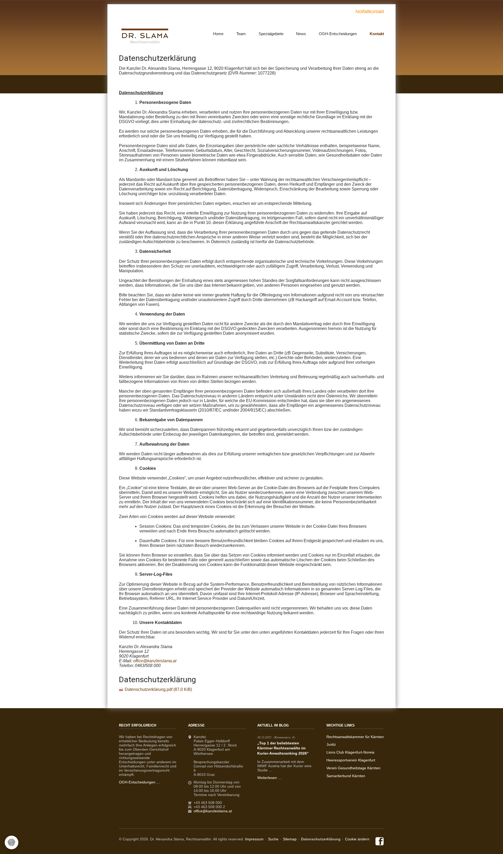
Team (241, 33)
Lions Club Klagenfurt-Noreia (350, 752)
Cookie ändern (357, 839)
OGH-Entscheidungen (338, 33)
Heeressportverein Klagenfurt (350, 760)
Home (218, 33)
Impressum (254, 839)
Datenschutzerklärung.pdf (158, 689)
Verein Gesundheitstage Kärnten (353, 768)
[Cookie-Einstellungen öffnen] (11, 842)
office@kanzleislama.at (213, 811)
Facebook (379, 841)
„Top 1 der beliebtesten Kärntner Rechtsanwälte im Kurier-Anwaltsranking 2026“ (283, 748)
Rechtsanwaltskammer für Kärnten (355, 737)
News (301, 33)
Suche (273, 839)
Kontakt (377, 33)
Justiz (331, 744)
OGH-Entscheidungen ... (139, 782)
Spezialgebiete (271, 33)
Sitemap (290, 839)
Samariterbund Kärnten (345, 776)
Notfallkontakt (370, 11)
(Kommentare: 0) (284, 737)
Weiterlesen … (269, 778)
